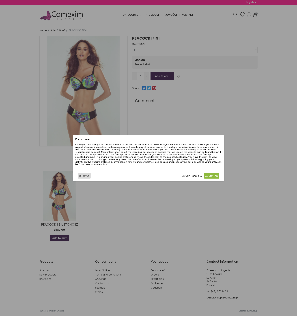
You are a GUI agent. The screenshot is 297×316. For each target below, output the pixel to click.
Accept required (192, 175)
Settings (84, 175)
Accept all (211, 175)
